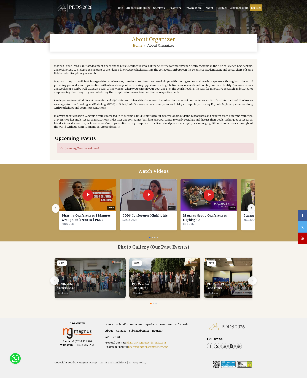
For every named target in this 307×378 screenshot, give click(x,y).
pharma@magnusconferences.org (148, 346)
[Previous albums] (54, 280)
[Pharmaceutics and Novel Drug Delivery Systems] (75, 11)
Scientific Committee (138, 7)
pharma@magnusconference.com (146, 342)
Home (119, 7)
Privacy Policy (137, 362)
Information (193, 8)
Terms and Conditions (112, 362)
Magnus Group (88, 362)
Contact (222, 7)
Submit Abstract (239, 7)
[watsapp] (15, 358)
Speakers (159, 8)
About (209, 8)
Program (175, 8)
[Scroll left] (56, 208)
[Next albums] (252, 280)
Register (256, 7)
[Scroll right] (251, 208)
